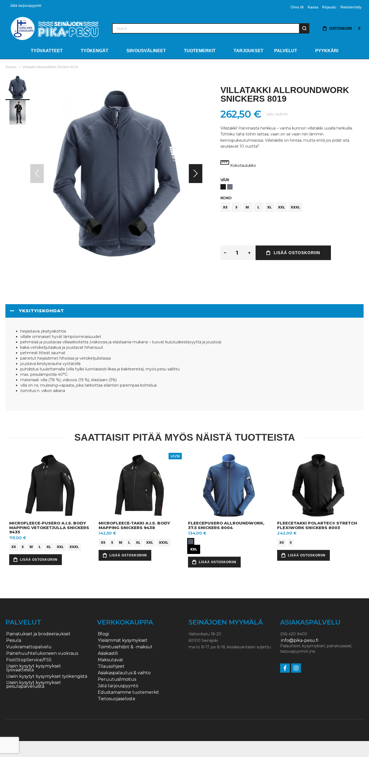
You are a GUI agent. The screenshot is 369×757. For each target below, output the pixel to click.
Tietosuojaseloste (116, 698)
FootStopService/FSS (29, 660)
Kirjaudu (329, 7)
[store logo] (55, 28)
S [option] (236, 207)
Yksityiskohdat (41, 310)
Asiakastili (108, 653)
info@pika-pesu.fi (299, 640)
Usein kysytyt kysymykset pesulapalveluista (33, 684)
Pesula (13, 640)
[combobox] (210, 28)
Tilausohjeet (111, 666)
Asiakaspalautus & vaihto (124, 672)
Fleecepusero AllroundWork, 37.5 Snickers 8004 (226, 525)
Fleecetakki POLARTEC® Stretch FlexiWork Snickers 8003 (317, 525)
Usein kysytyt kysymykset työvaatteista (33, 668)
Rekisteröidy (350, 7)
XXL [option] (281, 207)
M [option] (247, 207)
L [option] (258, 207)
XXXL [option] (295, 207)
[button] (195, 173)
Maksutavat (110, 660)
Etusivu (11, 67)
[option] (223, 187)
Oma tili (297, 7)
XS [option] (225, 207)
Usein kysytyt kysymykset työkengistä (46, 676)
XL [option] (269, 207)
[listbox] (292, 187)
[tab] (184, 311)
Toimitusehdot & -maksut (125, 647)
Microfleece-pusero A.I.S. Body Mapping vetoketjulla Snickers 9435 (49, 527)
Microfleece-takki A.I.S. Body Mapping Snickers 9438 (134, 525)
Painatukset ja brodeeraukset (38, 634)
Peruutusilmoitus (117, 679)
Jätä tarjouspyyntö (25, 5)
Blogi (103, 634)
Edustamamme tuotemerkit (128, 692)
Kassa (313, 7)
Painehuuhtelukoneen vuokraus (42, 653)
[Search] (304, 28)
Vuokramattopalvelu (29, 647)
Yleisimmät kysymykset (122, 640)
